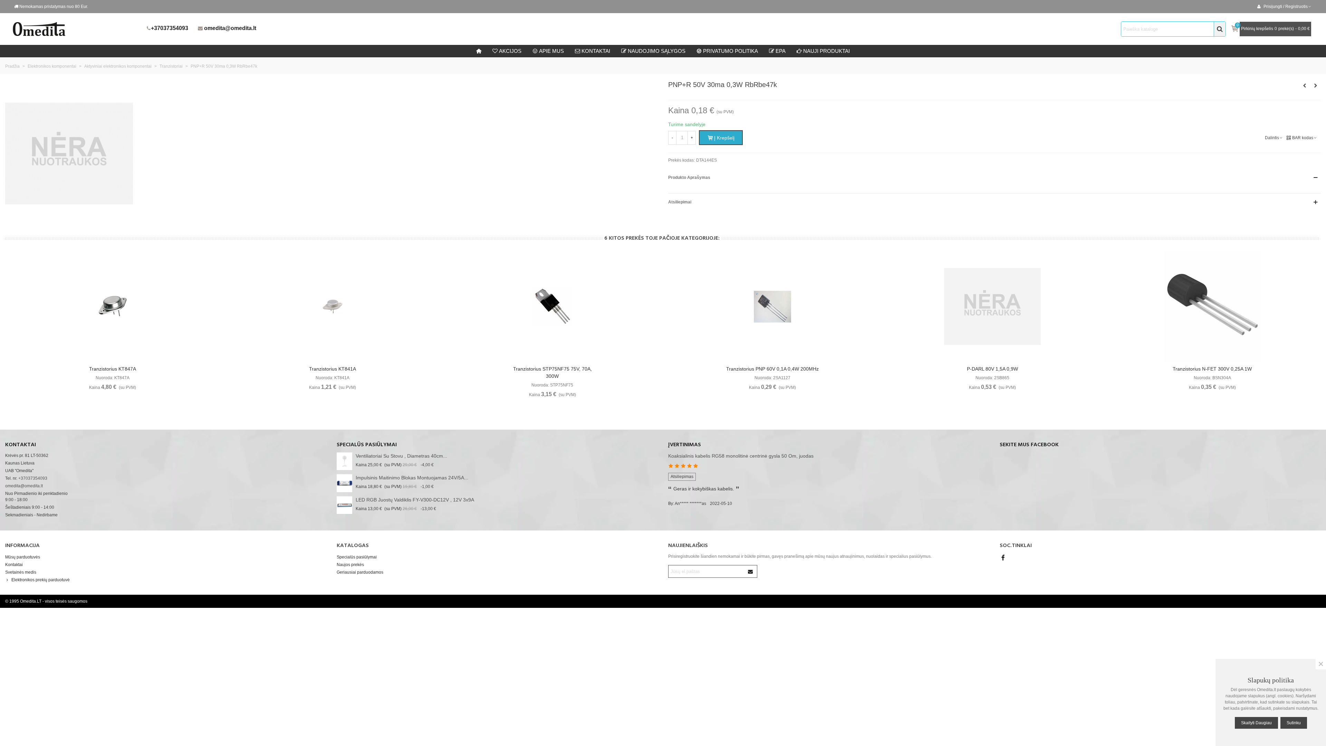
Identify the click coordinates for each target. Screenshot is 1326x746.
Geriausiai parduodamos (360, 572)
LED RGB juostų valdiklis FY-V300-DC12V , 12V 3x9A (415, 500)
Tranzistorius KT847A (112, 369)
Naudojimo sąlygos (656, 51)
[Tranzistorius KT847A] (112, 306)
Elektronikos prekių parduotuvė (40, 579)
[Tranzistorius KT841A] (332, 306)
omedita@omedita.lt (230, 28)
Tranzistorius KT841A (332, 369)
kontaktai (596, 51)
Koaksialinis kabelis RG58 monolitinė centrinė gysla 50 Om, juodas (741, 456)
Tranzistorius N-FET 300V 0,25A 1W (1212, 369)
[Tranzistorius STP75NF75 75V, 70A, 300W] (552, 306)
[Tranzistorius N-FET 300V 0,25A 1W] (1212, 306)
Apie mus (551, 51)
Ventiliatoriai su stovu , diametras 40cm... (401, 456)
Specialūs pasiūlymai (367, 445)
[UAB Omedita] (77, 29)
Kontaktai (14, 564)
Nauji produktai (826, 51)
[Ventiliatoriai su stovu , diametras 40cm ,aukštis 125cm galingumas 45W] (344, 461)
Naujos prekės (350, 564)
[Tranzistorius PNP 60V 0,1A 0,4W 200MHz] (772, 306)
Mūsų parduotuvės (22, 557)
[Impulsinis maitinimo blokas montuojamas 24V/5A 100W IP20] (344, 483)
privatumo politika (730, 51)
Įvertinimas (684, 445)
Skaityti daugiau (1256, 722)
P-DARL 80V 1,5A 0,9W (992, 369)
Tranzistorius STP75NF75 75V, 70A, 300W (552, 372)
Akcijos (510, 51)
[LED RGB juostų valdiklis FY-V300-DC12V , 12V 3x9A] (344, 505)
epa (781, 51)
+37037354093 (169, 28)
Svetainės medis (20, 572)
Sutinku (1294, 722)
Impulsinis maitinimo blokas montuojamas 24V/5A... (412, 477)
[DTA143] (1304, 85)
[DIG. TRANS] (1315, 85)
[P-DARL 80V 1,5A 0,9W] (992, 306)
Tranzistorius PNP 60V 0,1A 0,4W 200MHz (772, 369)
